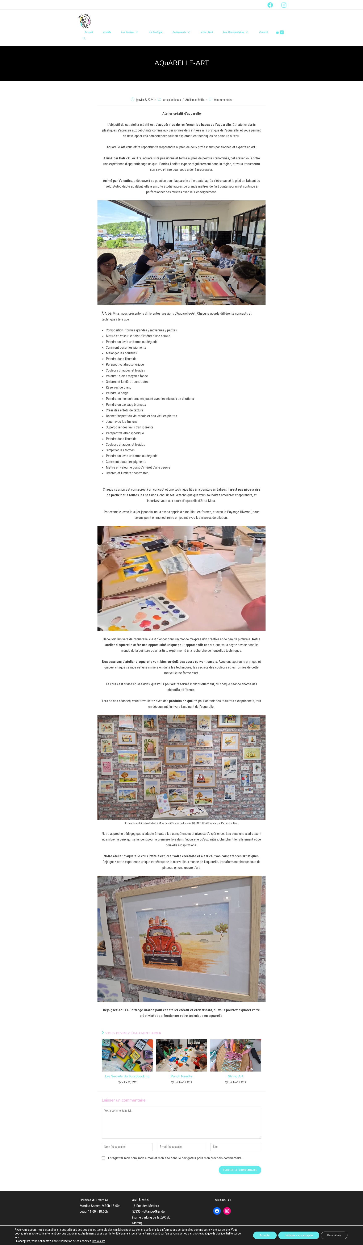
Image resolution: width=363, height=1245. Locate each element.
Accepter (264, 1235)
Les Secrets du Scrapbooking (127, 1076)
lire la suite (98, 1241)
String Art (235, 1076)
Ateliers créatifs (194, 99)
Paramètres (334, 1235)
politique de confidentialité (217, 1233)
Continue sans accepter (299, 1235)
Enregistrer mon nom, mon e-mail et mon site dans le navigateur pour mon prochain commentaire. (175, 1158)
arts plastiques (172, 99)
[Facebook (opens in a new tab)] (270, 5)
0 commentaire (223, 99)
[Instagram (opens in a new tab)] (282, 5)
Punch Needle (181, 1076)
